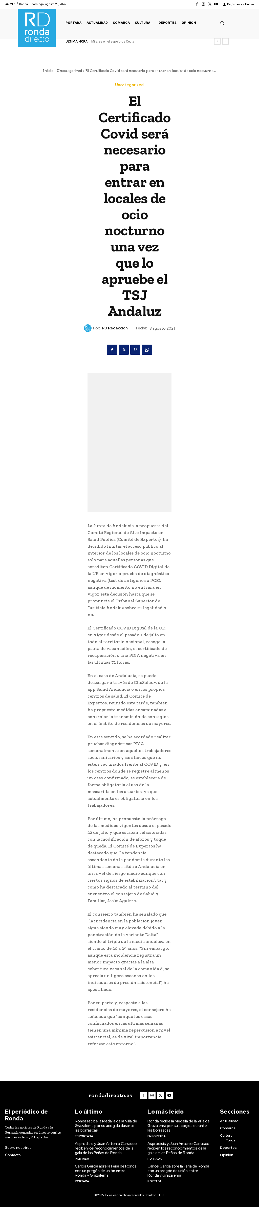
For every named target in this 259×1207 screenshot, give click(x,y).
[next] (225, 41)
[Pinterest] (135, 350)
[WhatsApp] (147, 350)
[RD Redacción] (88, 328)
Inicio (48, 70)
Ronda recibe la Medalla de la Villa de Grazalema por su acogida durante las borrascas (106, 1126)
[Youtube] (216, 4)
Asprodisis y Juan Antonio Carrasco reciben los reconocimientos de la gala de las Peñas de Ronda (106, 1148)
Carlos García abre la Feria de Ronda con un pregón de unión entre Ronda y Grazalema (106, 1171)
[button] (222, 22)
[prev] (217, 41)
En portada (84, 1136)
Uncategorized (69, 70)
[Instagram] (203, 4)
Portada (82, 1158)
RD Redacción (115, 328)
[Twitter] (210, 4)
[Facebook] (197, 4)
